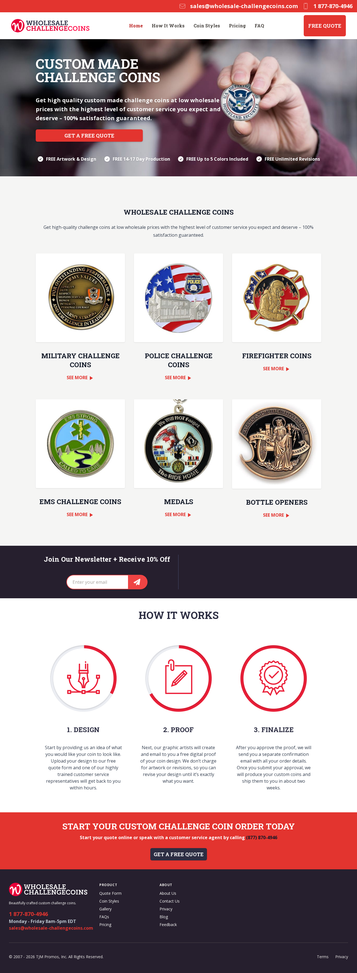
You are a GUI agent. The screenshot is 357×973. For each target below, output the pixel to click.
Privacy (166, 909)
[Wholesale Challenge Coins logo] (50, 25)
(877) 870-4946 (261, 837)
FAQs (104, 916)
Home (136, 26)
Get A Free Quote (89, 135)
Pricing (237, 26)
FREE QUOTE (324, 25)
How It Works (168, 26)
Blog (164, 916)
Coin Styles (207, 26)
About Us (168, 893)
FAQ (259, 26)
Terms (323, 956)
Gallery (105, 909)
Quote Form (110, 893)
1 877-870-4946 (28, 914)
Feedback (168, 924)
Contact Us (170, 901)
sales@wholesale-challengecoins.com (51, 928)
